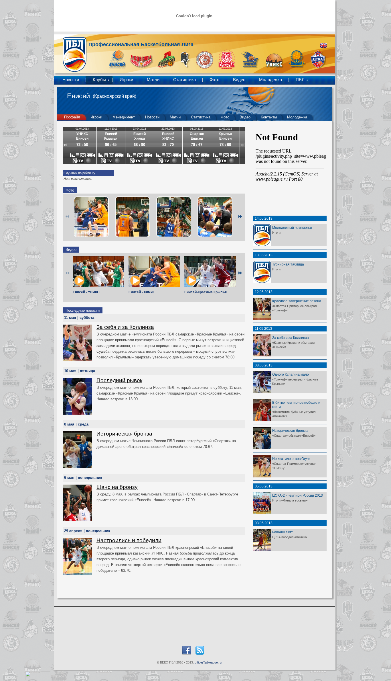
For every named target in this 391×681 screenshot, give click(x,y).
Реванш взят (282, 532)
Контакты (269, 117)
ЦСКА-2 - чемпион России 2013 (297, 495)
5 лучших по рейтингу (79, 173)
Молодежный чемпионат (292, 227)
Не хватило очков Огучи (291, 458)
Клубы (99, 79)
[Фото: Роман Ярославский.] (91, 217)
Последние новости (83, 310)
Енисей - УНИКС (86, 292)
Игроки (126, 79)
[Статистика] (72, 155)
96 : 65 (110, 145)
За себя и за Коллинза (125, 327)
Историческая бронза (124, 434)
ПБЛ (300, 79)
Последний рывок (119, 380)
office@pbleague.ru (208, 662)
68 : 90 (139, 145)
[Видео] (91, 155)
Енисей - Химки (141, 292)
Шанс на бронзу (117, 487)
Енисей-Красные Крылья (205, 292)
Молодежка (270, 79)
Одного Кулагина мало (290, 374)
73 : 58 (82, 145)
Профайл (72, 117)
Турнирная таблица (288, 264)
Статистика (184, 79)
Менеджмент (123, 117)
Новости (70, 79)
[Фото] (83, 155)
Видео (239, 79)
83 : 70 (168, 145)
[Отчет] (77, 155)
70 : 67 (196, 145)
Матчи (153, 79)
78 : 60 (225, 145)
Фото (214, 79)
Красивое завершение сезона (296, 301)
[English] (323, 45)
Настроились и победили (128, 540)
